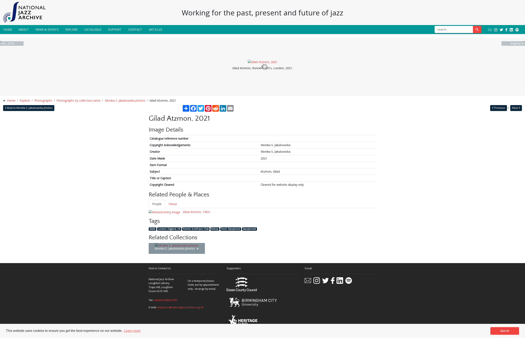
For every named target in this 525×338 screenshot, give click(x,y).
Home (7, 29)
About (24, 29)
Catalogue (93, 29)
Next (515, 108)
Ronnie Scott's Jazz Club (196, 228)
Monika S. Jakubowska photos (125, 100)
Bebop (214, 228)
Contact (135, 29)
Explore (71, 29)
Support (115, 29)
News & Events (47, 29)
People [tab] (157, 204)
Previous (499, 108)
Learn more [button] (132, 330)
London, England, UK (169, 228)
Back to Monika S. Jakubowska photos (29, 108)
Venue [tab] (173, 204)
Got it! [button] (504, 330)
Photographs (43, 100)
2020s (152, 228)
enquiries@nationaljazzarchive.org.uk (180, 307)
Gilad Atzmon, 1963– (196, 212)
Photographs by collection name (78, 100)
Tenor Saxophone (230, 228)
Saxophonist (249, 228)
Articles (155, 29)
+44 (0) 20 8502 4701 (166, 300)
